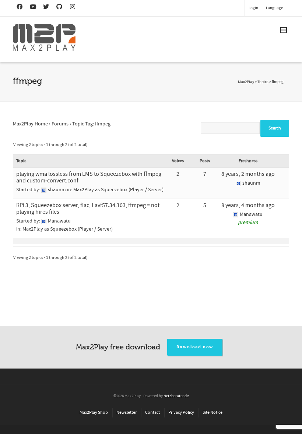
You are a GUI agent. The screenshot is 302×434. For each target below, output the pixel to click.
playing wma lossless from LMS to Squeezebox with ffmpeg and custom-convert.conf (88, 177)
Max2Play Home (30, 124)
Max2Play (246, 82)
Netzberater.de (176, 396)
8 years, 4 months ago (248, 205)
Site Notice (212, 412)
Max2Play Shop (94, 412)
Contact (152, 412)
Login (253, 8)
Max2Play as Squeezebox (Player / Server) (118, 189)
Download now (195, 347)
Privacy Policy (181, 412)
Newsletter (126, 412)
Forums (60, 124)
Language (274, 8)
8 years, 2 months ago (248, 174)
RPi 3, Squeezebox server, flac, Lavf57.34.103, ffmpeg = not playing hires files (87, 209)
